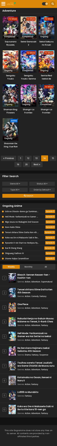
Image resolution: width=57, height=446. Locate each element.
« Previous (8, 158)
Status (41, 183)
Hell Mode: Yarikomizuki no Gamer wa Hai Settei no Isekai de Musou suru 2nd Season (35, 336)
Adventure (35, 281)
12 (28, 158)
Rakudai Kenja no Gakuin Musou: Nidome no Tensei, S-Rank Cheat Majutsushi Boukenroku (35, 321)
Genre (14, 183)
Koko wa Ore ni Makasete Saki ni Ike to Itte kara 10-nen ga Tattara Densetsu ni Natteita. (35, 409)
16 (18, 164)
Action (27, 281)
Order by (41, 189)
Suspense (43, 355)
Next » (37, 164)
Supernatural (46, 281)
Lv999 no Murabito (27, 392)
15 (53, 158)
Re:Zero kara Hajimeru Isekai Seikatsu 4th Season (33, 350)
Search (29, 195)
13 (36, 158)
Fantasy (43, 296)
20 (26, 164)
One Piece (22, 304)
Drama (28, 355)
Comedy (35, 296)
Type (14, 189)
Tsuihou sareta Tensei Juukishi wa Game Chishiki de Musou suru (35, 364)
